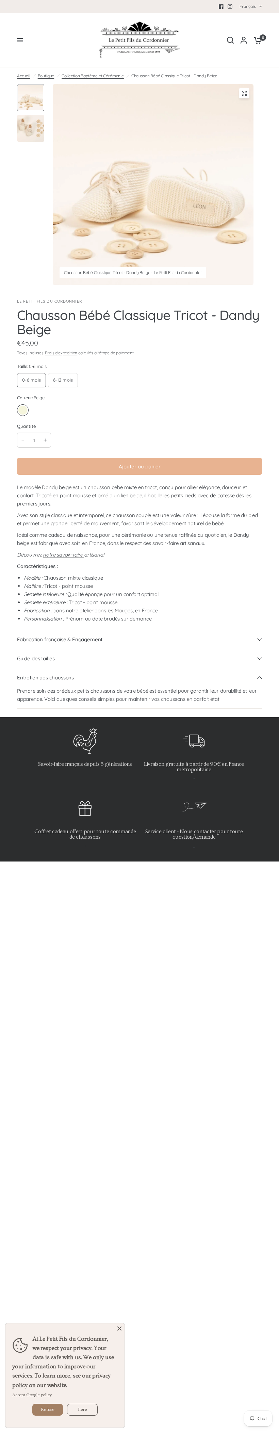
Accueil (23, 75)
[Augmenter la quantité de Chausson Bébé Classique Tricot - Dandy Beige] (45, 440)
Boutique (46, 75)
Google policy (39, 1394)
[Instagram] (230, 6)
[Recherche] (230, 40)
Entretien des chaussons (45, 677)
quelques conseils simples (86, 699)
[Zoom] (244, 93)
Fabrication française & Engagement (59, 639)
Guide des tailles (36, 658)
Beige (22, 410)
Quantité (26, 426)
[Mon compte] (243, 40)
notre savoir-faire (63, 554)
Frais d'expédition (61, 352)
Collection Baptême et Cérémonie (93, 75)
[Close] (119, 1328)
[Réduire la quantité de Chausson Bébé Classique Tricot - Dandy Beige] (22, 440)
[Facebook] (221, 6)
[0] (256, 40)
